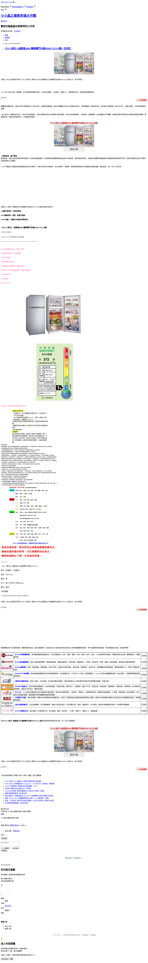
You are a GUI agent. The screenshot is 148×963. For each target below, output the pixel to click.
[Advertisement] (18, 185)
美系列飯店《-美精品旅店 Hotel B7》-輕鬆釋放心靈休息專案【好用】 (29, 796)
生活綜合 (17, 31)
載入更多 (4, 838)
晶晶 (2, 814)
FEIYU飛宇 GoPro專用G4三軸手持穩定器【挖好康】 (23, 781)
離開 (11, 959)
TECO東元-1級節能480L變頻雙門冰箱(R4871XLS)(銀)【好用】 (38, 48)
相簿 (6, 35)
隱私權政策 (85, 935)
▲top (2, 834)
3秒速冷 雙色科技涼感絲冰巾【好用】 (18, 788)
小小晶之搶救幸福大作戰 (18, 15)
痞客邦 (12, 825)
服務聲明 (93, 935)
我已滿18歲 (5, 959)
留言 (16, 825)
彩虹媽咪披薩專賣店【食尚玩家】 (17, 803)
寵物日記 (16, 831)
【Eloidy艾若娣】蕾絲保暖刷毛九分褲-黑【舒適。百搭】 (25, 791)
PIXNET (59, 935)
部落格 (7, 37)
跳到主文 (4, 21)
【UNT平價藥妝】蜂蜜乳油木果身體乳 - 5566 (21, 786)
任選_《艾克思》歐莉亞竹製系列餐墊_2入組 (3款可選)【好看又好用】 (30, 800)
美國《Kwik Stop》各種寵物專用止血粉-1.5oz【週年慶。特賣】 (27, 798)
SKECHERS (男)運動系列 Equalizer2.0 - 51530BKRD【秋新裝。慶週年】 (30, 784)
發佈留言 (4, 850)
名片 (6, 40)
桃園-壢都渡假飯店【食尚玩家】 (16, 793)
